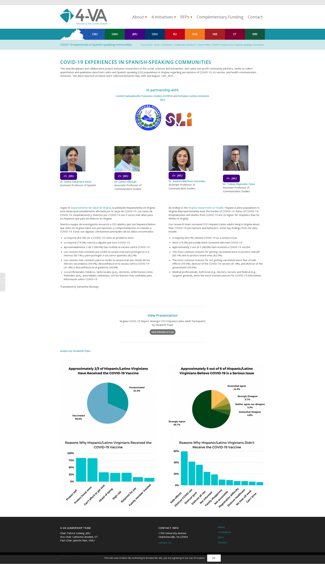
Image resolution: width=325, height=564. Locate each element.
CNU (95, 34)
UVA (195, 34)
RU (175, 34)
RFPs (221, 537)
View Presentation (163, 315)
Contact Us (164, 542)
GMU (115, 34)
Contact (222, 542)
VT (235, 34)
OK (213, 558)
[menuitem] (139, 17)
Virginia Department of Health (205, 207)
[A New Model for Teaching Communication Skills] (2, 282)
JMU (134, 34)
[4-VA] (83, 17)
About (221, 527)
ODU (155, 34)
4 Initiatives (224, 532)
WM (254, 34)
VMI (214, 34)
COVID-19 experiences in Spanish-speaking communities (96, 44)
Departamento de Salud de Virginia (91, 207)
